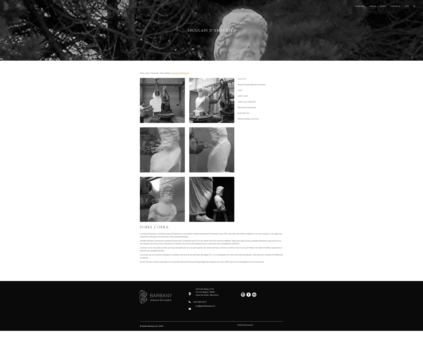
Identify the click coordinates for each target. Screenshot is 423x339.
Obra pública (165, 73)
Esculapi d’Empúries (180, 73)
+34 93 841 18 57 (200, 302)
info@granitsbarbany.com (205, 306)
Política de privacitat (245, 325)
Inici (147, 73)
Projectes (155, 73)
